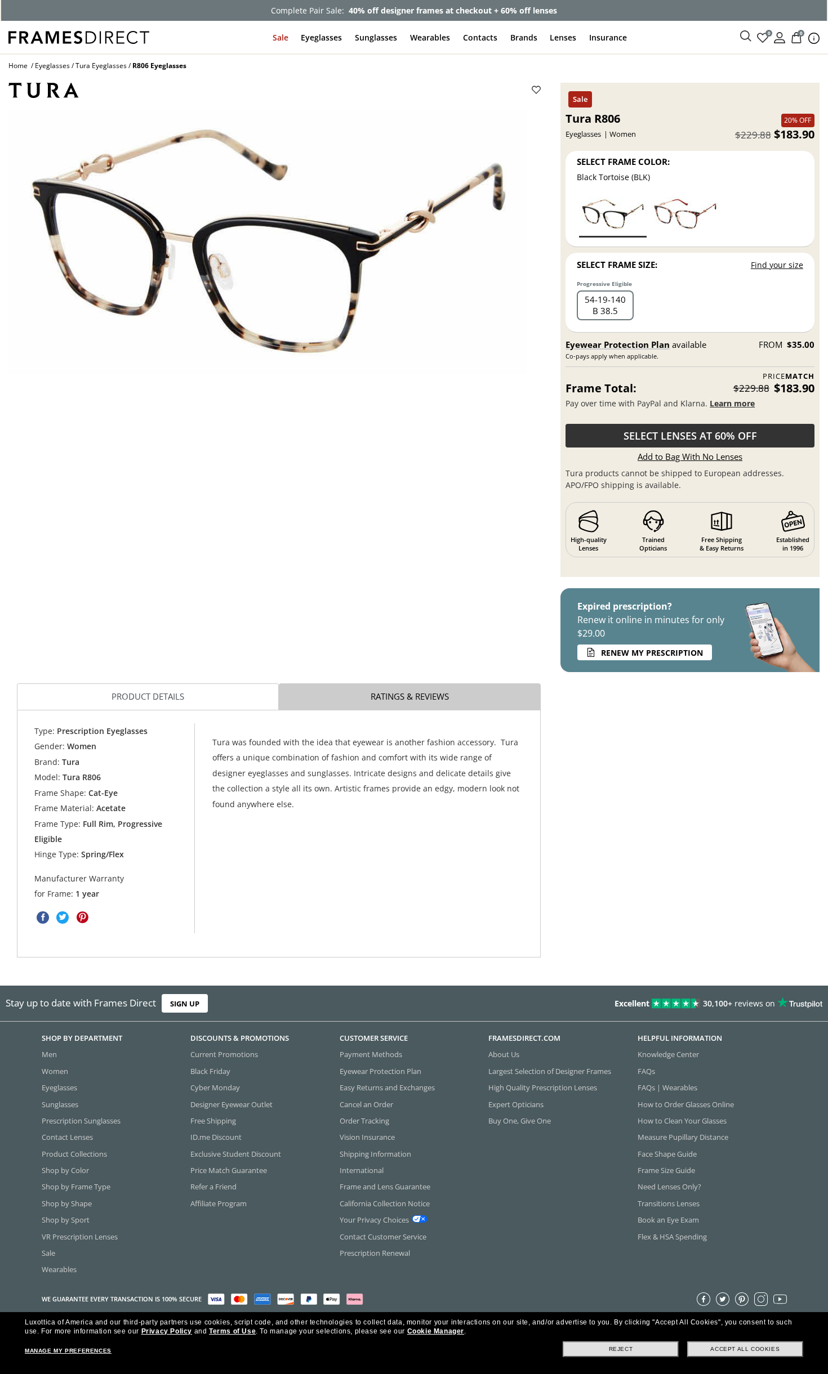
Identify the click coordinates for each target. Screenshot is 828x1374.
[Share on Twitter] (62, 917)
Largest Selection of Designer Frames (549, 1071)
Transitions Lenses (669, 1203)
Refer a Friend (213, 1187)
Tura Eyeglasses (101, 65)
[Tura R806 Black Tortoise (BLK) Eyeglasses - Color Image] (613, 216)
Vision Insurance (367, 1138)
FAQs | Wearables (667, 1088)
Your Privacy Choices (374, 1220)
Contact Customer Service (383, 1237)
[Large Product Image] (267, 242)
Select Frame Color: (623, 161)
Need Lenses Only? (669, 1187)
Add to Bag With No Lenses (690, 456)
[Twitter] (722, 1299)
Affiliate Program (218, 1203)
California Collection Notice (385, 1203)
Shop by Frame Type (76, 1187)
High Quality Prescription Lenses (542, 1088)
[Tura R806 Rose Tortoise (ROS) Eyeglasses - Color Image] (685, 216)
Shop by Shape (67, 1203)
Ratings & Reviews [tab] (410, 696)
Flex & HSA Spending (672, 1237)
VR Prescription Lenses (80, 1237)
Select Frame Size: (617, 264)
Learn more (732, 403)
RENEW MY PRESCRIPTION (652, 652)
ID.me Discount (216, 1138)
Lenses (563, 37)
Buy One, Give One (519, 1121)
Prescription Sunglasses (81, 1121)
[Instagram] (761, 1299)
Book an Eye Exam (668, 1220)
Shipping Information (375, 1154)
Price (788, 376)
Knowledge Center (668, 1055)
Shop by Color (65, 1170)
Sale (280, 37)
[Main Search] (745, 36)
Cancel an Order (366, 1104)
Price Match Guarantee (228, 1170)
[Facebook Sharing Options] (43, 917)
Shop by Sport (66, 1220)
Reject (621, 1349)
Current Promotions (224, 1055)
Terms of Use (232, 1331)
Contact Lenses (67, 1138)
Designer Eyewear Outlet (231, 1104)
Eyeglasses (321, 37)
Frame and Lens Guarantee (385, 1187)
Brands (523, 37)
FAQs (646, 1071)
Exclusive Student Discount (235, 1154)
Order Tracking (364, 1121)
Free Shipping (213, 1121)
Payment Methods (371, 1055)
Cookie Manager (435, 1331)
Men (49, 1055)
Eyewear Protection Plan (618, 344)
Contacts (480, 37)
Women (55, 1071)
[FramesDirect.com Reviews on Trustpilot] (652, 1003)
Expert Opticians (516, 1104)
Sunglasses (376, 37)
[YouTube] (780, 1299)
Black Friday (210, 1071)
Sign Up (184, 1004)
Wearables (430, 37)
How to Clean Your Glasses (682, 1121)
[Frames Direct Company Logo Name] (78, 36)
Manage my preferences (68, 1351)
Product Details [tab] (148, 696)
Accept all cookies (745, 1349)
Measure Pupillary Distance (683, 1138)
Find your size (777, 264)
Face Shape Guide (667, 1154)
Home (18, 65)
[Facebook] (703, 1299)
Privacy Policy (166, 1331)
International (362, 1170)
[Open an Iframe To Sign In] (779, 37)
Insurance (608, 37)
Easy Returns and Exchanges (387, 1088)
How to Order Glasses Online (686, 1104)
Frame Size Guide (666, 1170)
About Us (503, 1055)
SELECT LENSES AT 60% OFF (690, 435)
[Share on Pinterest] (82, 917)
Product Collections (74, 1154)
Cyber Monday (215, 1088)
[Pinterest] (742, 1299)
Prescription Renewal (375, 1253)
